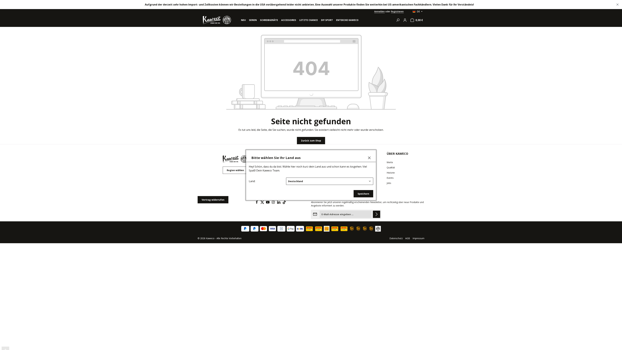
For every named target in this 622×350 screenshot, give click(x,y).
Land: (252, 181)
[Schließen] (369, 157)
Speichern (363, 193)
